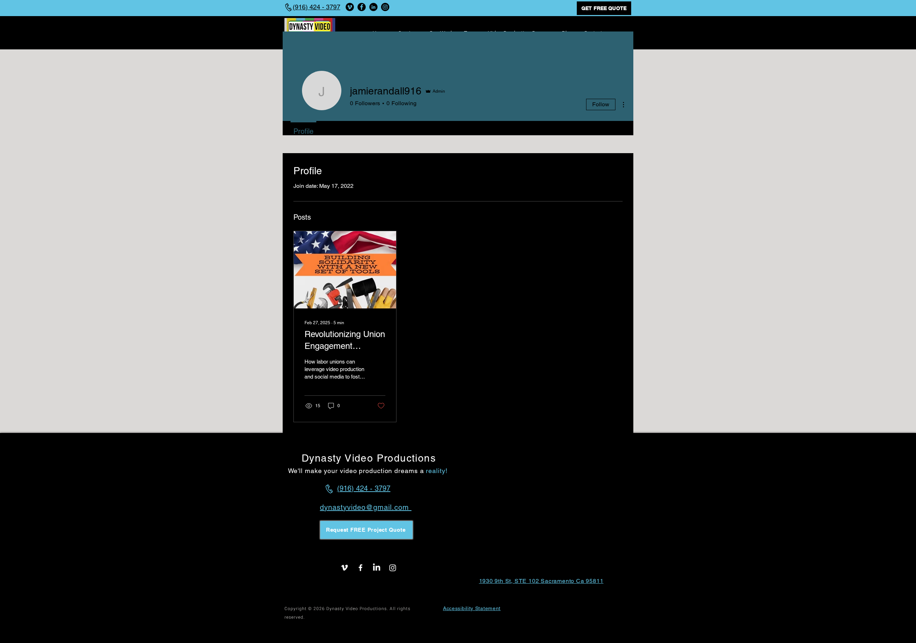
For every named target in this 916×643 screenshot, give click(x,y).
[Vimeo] (350, 7)
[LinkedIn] (373, 7)
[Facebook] (361, 7)
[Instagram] (385, 7)
